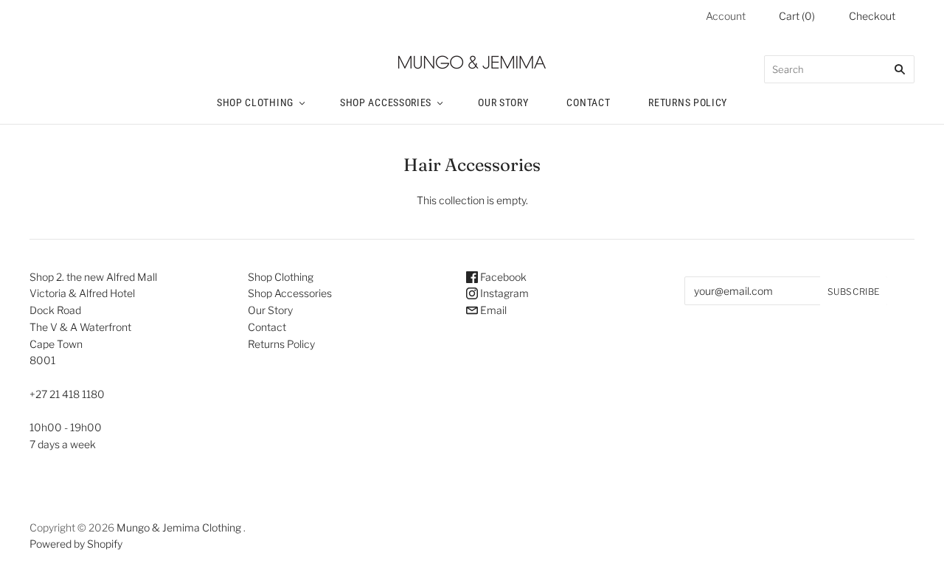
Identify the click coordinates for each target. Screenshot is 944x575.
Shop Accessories (385, 102)
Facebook (502, 277)
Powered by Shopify (76, 543)
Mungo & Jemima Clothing (179, 527)
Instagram (503, 293)
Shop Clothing (255, 102)
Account (726, 16)
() (797, 16)
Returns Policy (687, 102)
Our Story (503, 102)
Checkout (872, 16)
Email (492, 310)
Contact (588, 102)
